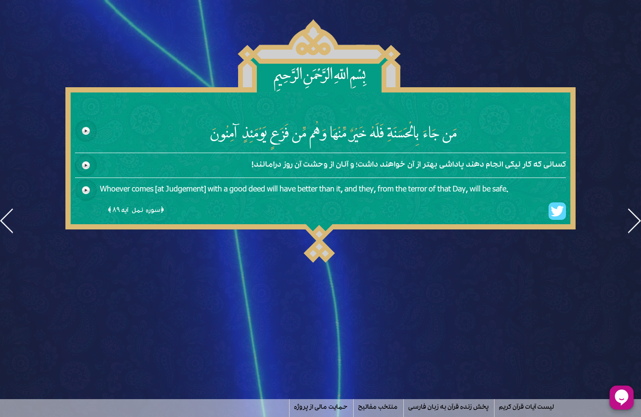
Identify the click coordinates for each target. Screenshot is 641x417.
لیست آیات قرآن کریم (526, 408)
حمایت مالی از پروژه (321, 408)
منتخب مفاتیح (378, 408)
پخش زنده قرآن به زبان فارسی (448, 408)
